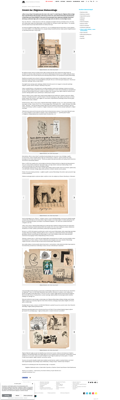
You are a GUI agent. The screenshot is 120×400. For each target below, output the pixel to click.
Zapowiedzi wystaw (85, 16)
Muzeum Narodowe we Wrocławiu (33, 2)
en (96, 1)
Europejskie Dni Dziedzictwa (45, 388)
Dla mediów (75, 385)
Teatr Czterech (83, 32)
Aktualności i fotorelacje (44, 382)
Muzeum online (84, 23)
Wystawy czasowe (85, 14)
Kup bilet (50, 1)
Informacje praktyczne (85, 34)
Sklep (82, 1)
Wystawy (62, 1)
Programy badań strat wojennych (46, 389)
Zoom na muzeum (84, 25)
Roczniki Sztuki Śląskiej (60, 382)
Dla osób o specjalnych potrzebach (79, 386)
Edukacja (69, 1)
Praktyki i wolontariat (60, 388)
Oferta (57, 389)
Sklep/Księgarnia (59, 384)
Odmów (17, 395)
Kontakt (82, 36)
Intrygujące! (42, 385)
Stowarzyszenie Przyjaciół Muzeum (79, 384)
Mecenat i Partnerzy (77, 382)
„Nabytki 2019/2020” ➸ (28, 372)
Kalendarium (76, 1)
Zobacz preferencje (28, 395)
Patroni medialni (76, 383)
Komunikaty (75, 388)
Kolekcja (82, 20)
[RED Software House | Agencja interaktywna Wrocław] (97, 398)
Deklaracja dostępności (64, 393)
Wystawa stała (84, 12)
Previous (23, 51)
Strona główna (24, 6)
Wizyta (57, 1)
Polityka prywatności (52, 393)
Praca (57, 386)
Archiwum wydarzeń (85, 27)
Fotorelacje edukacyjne (44, 383)
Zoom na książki (59, 385)
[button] (32, 383)
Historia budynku (84, 21)
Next (74, 51)
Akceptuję (6, 395)
